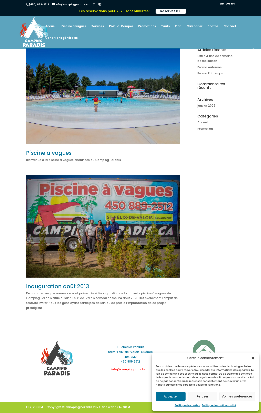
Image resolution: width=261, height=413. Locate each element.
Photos (213, 26)
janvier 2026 (206, 106)
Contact (229, 26)
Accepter (171, 396)
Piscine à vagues (73, 26)
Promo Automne (209, 67)
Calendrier (194, 26)
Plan (178, 26)
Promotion (205, 129)
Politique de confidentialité (219, 405)
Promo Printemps (210, 73)
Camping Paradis (78, 407)
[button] (253, 358)
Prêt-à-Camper (121, 26)
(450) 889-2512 (39, 4)
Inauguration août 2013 (57, 286)
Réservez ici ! (170, 11)
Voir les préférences (237, 396)
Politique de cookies (187, 405)
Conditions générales (61, 38)
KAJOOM (123, 407)
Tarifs (165, 26)
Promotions (147, 26)
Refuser (202, 396)
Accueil (50, 26)
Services (97, 26)
